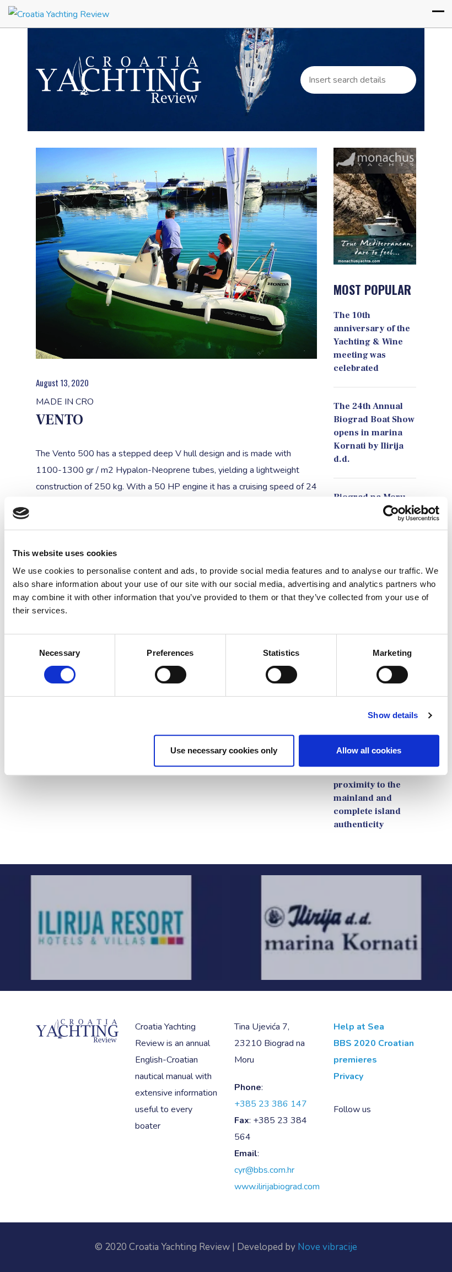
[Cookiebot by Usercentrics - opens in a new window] (391, 513)
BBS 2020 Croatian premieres (373, 1051)
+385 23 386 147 (270, 1104)
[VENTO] (176, 253)
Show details (393, 715)
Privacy (348, 1076)
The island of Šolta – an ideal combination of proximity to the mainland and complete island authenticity (372, 785)
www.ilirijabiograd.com (277, 1187)
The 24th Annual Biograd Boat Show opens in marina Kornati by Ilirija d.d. (374, 433)
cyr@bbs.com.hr (264, 1170)
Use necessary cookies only (223, 750)
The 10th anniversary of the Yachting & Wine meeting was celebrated (371, 342)
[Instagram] (396, 1109)
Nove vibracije (327, 1247)
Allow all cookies (368, 750)
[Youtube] (410, 1109)
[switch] (170, 674)
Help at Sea (358, 1027)
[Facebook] (382, 1109)
